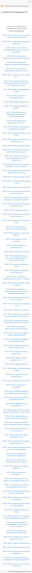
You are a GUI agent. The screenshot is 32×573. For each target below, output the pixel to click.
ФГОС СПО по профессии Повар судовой (16, 177)
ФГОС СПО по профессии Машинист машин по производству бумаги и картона (16, 423)
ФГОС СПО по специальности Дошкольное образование (16, 42)
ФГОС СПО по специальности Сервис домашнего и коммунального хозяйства (16, 198)
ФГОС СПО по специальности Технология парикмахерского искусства (16, 171)
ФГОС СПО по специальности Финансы (16, 310)
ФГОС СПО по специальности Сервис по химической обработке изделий (16, 151)
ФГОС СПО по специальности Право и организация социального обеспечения (16, 321)
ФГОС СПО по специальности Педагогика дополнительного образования (16, 36)
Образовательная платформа (16, 6)
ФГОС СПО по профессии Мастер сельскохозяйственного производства (16, 417)
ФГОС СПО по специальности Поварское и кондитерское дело (16, 140)
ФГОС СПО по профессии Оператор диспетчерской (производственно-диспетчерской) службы (16, 258)
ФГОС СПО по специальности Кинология (16, 543)
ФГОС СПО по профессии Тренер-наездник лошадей (16, 369)
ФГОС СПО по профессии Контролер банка (16, 265)
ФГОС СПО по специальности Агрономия (16, 547)
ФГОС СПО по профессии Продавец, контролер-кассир (16, 271)
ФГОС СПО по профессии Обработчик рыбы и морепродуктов (16, 346)
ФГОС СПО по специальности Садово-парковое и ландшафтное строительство (16, 479)
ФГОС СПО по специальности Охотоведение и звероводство (16, 455)
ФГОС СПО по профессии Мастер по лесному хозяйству (16, 429)
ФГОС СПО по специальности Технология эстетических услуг (16, 192)
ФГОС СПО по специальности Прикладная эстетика (16, 182)
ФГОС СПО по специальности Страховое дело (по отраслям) (16, 298)
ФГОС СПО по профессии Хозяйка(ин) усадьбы (16, 511)
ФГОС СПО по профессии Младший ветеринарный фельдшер (16, 340)
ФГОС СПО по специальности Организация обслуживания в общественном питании (16, 114)
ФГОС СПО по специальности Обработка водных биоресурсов (16, 442)
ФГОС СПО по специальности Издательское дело (16, 246)
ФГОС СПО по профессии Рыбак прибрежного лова (16, 359)
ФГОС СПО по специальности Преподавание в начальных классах (16, 69)
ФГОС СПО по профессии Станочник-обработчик (16, 467)
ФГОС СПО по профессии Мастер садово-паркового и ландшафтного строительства (16, 411)
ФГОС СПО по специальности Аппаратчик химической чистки (16, 205)
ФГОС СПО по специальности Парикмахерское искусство (16, 121)
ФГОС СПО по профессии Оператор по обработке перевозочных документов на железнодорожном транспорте (16, 83)
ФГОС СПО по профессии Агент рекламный (16, 240)
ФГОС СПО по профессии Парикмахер (16, 102)
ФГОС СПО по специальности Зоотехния (16, 381)
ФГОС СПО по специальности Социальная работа (16, 221)
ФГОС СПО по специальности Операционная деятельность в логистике (16, 278)
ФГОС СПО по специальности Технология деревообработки (16, 498)
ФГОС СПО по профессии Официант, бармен (16, 107)
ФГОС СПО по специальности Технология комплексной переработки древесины (16, 517)
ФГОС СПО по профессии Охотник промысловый (16, 352)
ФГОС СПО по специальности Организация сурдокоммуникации (16, 228)
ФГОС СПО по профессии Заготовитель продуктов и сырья (16, 538)
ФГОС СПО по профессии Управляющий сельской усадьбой (16, 504)
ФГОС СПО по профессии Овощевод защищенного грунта (16, 436)
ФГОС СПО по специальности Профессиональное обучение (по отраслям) (16, 57)
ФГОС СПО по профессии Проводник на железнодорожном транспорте (16, 128)
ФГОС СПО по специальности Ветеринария (16, 386)
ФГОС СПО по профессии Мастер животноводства (16, 375)
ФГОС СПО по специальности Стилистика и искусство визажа (16, 215)
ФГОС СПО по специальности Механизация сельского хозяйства (16, 461)
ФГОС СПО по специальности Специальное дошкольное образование (16, 63)
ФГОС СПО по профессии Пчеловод (16, 364)
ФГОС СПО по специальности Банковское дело (16, 305)
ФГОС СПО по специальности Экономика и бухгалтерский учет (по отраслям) (16, 315)
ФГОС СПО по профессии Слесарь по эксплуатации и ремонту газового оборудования (16, 158)
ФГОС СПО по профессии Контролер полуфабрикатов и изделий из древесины (16, 559)
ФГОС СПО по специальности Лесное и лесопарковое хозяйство (16, 398)
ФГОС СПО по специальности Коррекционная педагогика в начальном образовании (16, 50)
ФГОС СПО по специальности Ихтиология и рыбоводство (16, 552)
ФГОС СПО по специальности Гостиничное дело (16, 76)
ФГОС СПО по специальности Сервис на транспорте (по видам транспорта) (16, 165)
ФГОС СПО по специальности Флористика (16, 187)
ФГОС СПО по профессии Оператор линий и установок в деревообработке (16, 448)
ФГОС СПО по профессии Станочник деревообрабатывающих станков (16, 486)
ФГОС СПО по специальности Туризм (16, 210)
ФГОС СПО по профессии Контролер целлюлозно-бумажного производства (16, 392)
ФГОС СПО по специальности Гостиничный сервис (16, 97)
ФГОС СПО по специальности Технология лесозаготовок (16, 565)
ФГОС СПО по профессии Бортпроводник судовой (16, 90)
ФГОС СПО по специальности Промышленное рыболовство (16, 532)
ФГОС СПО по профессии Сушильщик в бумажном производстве (16, 492)
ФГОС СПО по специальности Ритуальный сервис (16, 134)
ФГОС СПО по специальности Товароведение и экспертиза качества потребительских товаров (16, 291)
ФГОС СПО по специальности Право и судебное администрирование (16, 334)
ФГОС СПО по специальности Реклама (16, 252)
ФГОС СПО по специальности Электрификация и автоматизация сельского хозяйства (16, 524)
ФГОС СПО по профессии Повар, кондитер (16, 145)
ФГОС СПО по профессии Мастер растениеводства (16, 405)
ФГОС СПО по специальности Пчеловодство (16, 473)
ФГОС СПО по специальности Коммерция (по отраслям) (16, 284)
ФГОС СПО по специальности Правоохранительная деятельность (16, 328)
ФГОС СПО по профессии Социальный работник (16, 234)
